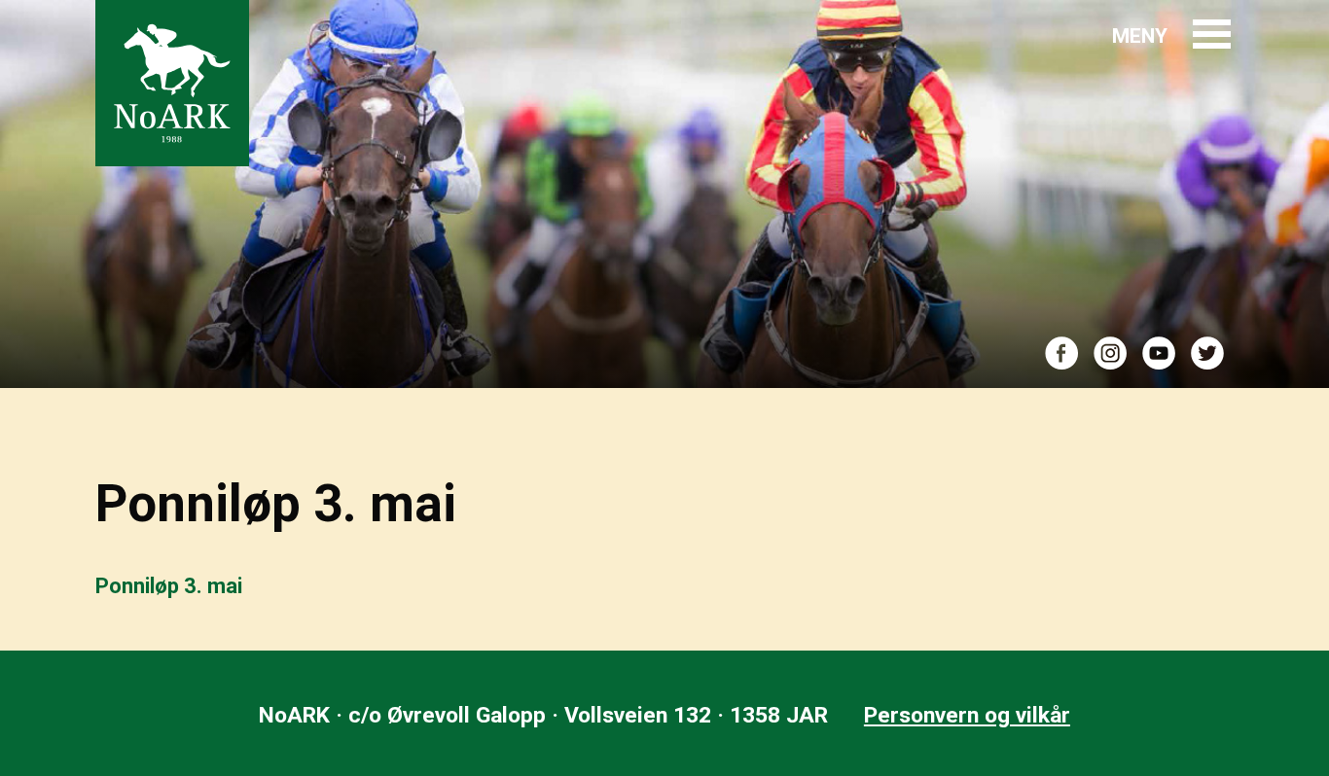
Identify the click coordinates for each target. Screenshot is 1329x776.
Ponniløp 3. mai (168, 586)
